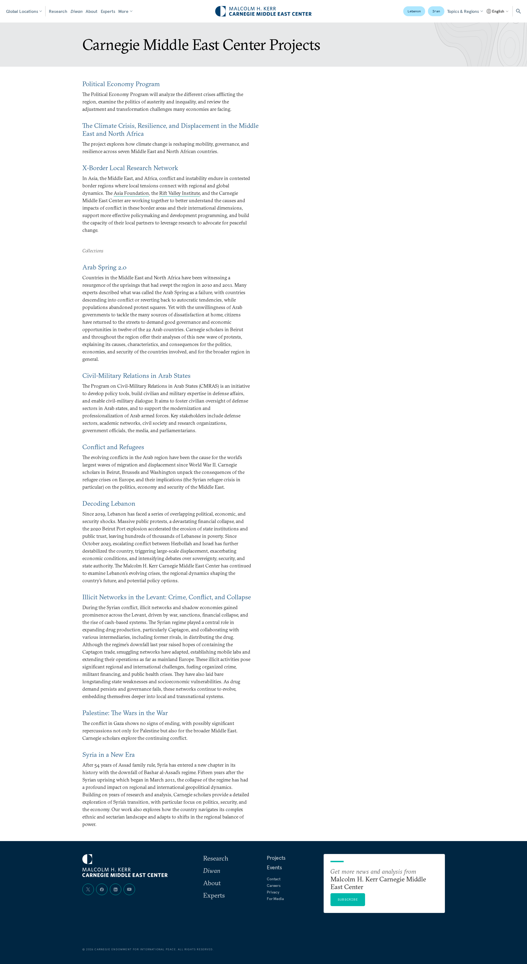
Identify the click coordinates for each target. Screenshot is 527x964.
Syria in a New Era (108, 754)
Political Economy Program (121, 84)
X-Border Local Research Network (130, 168)
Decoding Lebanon (108, 503)
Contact (274, 878)
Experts (108, 11)
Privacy (273, 892)
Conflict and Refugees (113, 447)
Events (274, 867)
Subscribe (348, 899)
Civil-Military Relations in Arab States (136, 375)
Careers (274, 885)
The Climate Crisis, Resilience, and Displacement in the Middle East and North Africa (170, 129)
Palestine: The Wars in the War (125, 713)
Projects (276, 858)
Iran (436, 11)
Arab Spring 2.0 (104, 267)
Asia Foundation (131, 193)
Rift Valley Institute (179, 193)
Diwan (76, 11)
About (91, 11)
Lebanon (414, 11)
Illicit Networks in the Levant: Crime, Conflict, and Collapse (166, 597)
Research (58, 11)
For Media (275, 898)
